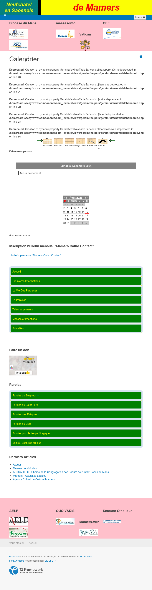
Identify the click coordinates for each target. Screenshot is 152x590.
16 (64, 215)
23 (64, 219)
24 (68, 219)
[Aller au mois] (103, 140)
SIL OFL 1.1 (51, 560)
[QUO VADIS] (65, 518)
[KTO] (18, 42)
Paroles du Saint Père (25, 405)
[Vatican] (85, 42)
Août (73, 197)
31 (68, 222)
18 (72, 215)
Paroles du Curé (22, 424)
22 (86, 215)
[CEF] (112, 31)
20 (79, 215)
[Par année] (47, 140)
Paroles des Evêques (24, 414)
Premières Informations (26, 281)
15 (86, 211)
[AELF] (18, 518)
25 (72, 219)
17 (68, 215)
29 (86, 219)
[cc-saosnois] (18, 529)
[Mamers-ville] (88, 529)
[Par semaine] (69, 140)
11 (72, 211)
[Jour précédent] (41, 140)
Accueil (16, 271)
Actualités (18, 328)
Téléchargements (22, 309)
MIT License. (86, 556)
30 (64, 222)
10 (68, 211)
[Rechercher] (91, 140)
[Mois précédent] (38, 140)
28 (83, 219)
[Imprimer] (141, 56)
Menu (139, 17)
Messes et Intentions (24, 319)
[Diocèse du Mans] (18, 31)
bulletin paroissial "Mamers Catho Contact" (36, 255)
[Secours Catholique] (112, 518)
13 (79, 211)
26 (75, 219)
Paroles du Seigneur (24, 395)
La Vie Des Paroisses (24, 290)
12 (75, 211)
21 (83, 215)
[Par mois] (58, 140)
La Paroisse (19, 300)
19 (75, 215)
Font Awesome (16, 560)
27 (79, 219)
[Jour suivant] (110, 140)
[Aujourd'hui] (80, 140)
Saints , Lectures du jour (26, 443)
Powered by (26, 570)
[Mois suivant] (113, 140)
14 (83, 211)
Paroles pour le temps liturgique (31, 433)
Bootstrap (14, 556)
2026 (79, 197)
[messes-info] (65, 31)
